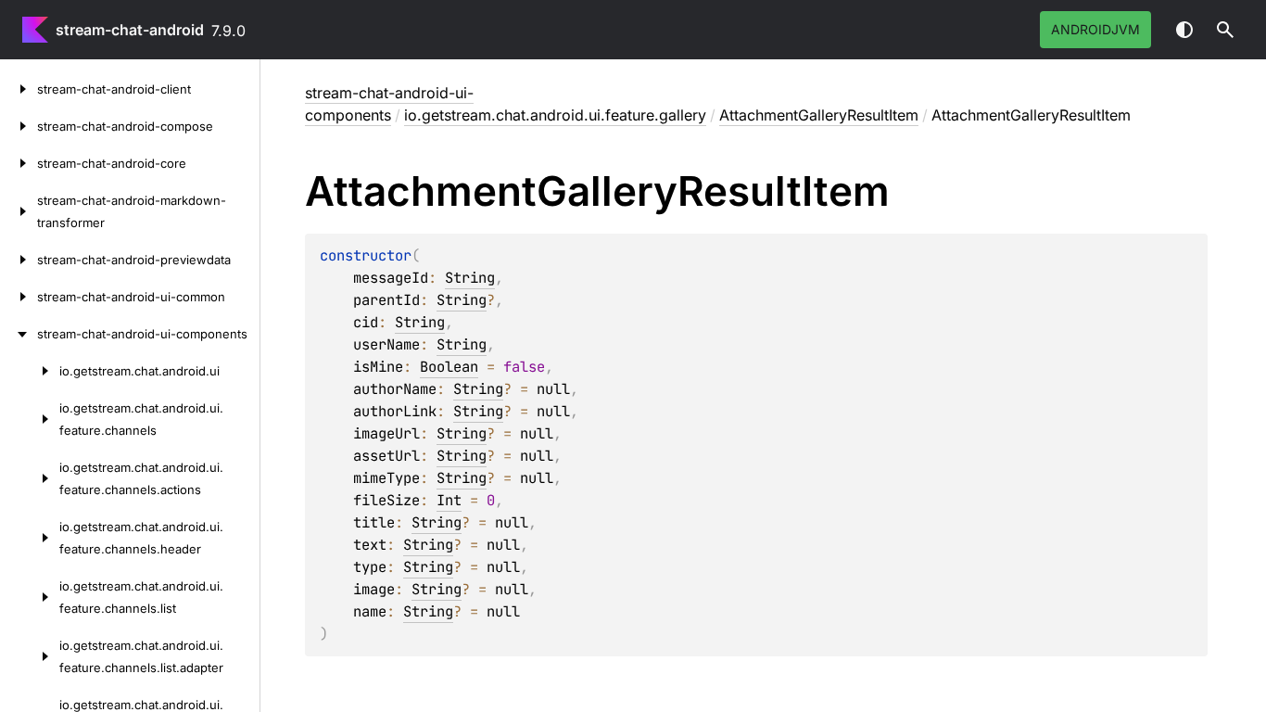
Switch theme (1184, 29)
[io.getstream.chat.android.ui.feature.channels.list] (29, 597)
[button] (1225, 29)
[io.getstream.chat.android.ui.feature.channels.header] (29, 537)
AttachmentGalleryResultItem (818, 115)
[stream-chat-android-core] (18, 163)
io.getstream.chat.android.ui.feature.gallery (555, 115)
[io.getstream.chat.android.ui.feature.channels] (29, 419)
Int (449, 500)
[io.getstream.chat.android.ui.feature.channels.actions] (29, 478)
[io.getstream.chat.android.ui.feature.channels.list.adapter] (29, 656)
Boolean (449, 366)
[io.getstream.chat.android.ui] (29, 370)
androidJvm (1095, 29)
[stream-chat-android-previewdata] (18, 259)
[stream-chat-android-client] (18, 89)
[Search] (1225, 29)
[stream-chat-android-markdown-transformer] (18, 211)
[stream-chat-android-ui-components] (18, 333)
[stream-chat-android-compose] (18, 126)
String (470, 277)
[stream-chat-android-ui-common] (18, 296)
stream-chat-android (130, 29)
